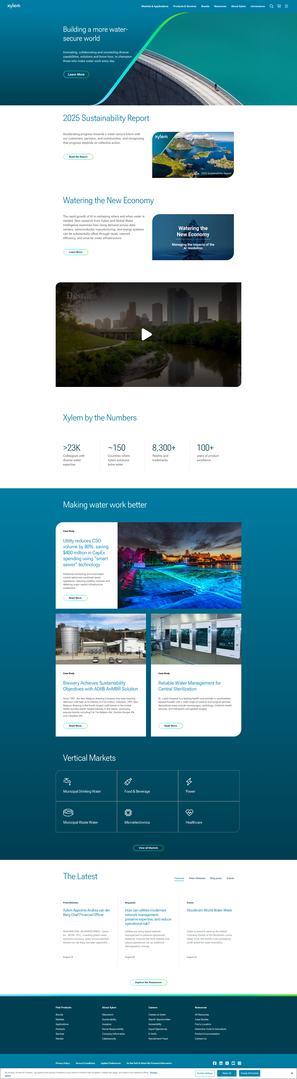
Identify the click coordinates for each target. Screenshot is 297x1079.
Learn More (76, 74)
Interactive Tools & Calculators (210, 1029)
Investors (106, 1024)
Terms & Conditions (85, 1063)
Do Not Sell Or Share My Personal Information (149, 1063)
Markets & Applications (155, 6)
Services (60, 1033)
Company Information (113, 1033)
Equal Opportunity (157, 1029)
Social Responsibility (112, 1029)
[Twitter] (227, 1063)
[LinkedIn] (221, 1063)
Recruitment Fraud (158, 1038)
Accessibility (154, 1024)
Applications (62, 1024)
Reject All (227, 1073)
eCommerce (258, 6)
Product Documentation (207, 1033)
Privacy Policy (63, 1063)
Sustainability (109, 1019)
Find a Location (203, 1024)
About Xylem (238, 6)
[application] (148, 334)
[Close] (292, 1073)
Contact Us (201, 1038)
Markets (60, 1019)
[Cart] (279, 6)
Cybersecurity (109, 1038)
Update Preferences (111, 1063)
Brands (205, 6)
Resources (220, 6)
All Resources (202, 1014)
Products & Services (184, 6)
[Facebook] (215, 1063)
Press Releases (197, 878)
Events (230, 878)
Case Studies (202, 1019)
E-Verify (152, 1033)
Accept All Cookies (249, 1073)
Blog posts (216, 878)
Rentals (60, 1038)
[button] (148, 334)
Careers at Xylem (157, 1014)
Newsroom (107, 1014)
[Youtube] (233, 1063)
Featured (179, 878)
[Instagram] (239, 1063)
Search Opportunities (159, 1019)
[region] (148, 1073)
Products (60, 1029)
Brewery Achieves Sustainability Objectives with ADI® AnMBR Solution (100, 686)
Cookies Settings (205, 1073)
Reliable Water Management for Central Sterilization (189, 686)
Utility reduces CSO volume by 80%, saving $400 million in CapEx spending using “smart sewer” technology (85, 552)
